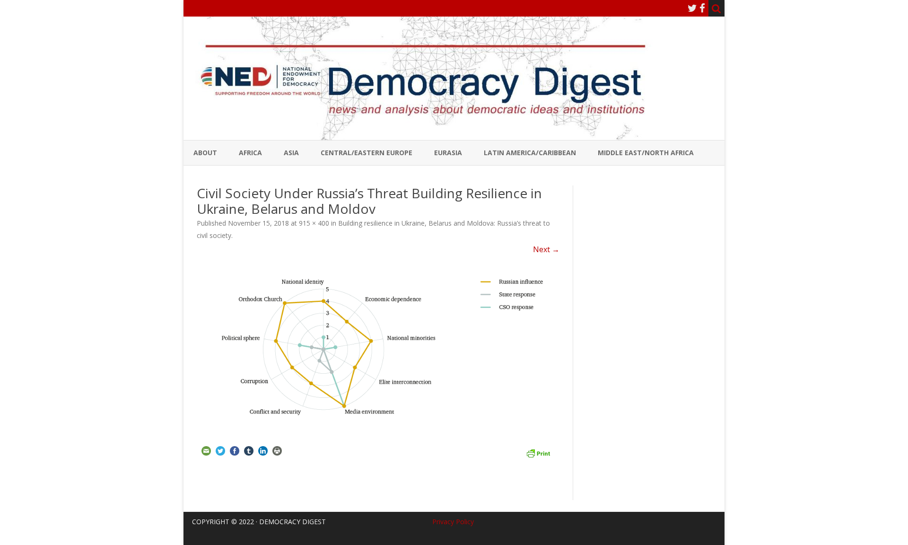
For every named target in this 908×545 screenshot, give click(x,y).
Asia (291, 152)
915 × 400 (314, 223)
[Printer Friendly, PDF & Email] (538, 452)
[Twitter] (692, 8)
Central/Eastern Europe (366, 152)
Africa (250, 152)
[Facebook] (702, 8)
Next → (546, 249)
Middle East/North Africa (646, 152)
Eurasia (448, 152)
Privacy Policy (453, 521)
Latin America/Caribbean (530, 152)
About (205, 152)
